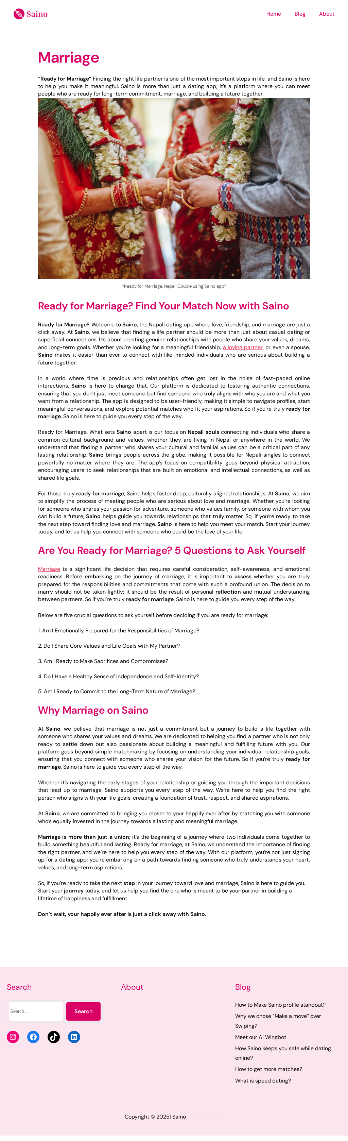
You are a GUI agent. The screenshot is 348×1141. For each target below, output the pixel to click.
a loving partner (243, 347)
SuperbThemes (205, 1116)
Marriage (49, 569)
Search (83, 1011)
